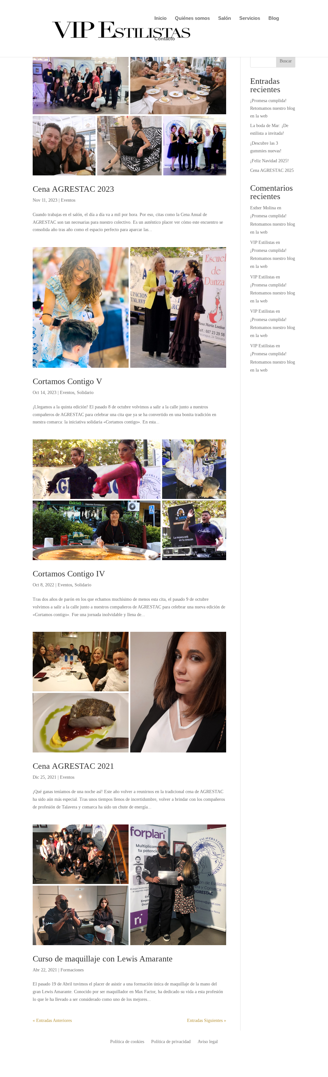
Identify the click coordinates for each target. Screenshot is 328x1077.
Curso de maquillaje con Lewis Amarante (103, 958)
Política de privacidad (171, 1042)
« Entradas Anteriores (52, 1020)
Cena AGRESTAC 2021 (73, 766)
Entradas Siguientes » (206, 1020)
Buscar (286, 61)
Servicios (249, 18)
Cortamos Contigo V (67, 381)
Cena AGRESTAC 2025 (272, 170)
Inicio (160, 18)
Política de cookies (127, 1042)
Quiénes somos (192, 18)
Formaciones (72, 970)
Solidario (85, 392)
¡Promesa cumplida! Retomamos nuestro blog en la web (272, 108)
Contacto (164, 38)
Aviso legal (208, 1042)
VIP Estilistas (262, 242)
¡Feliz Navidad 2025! (269, 160)
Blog (273, 18)
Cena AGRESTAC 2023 (73, 189)
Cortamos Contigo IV (69, 573)
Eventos (68, 200)
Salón (224, 18)
